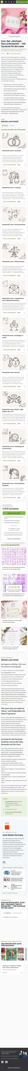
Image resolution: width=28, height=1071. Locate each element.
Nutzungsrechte (9, 813)
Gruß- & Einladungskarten (20, 49)
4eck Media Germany (16, 53)
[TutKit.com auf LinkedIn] (2, 1062)
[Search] (9, 2)
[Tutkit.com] (2, 2)
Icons (21, 50)
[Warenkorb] (14, 2)
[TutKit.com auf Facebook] (6, 1062)
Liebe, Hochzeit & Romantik (7, 50)
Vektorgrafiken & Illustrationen (7, 49)
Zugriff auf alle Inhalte (14, 513)
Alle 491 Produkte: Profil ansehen (10, 893)
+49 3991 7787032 (5, 1053)
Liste (12, 125)
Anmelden (5, 917)
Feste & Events (16, 50)
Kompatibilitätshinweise (11, 809)
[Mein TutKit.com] (11, 2)
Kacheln (6, 125)
